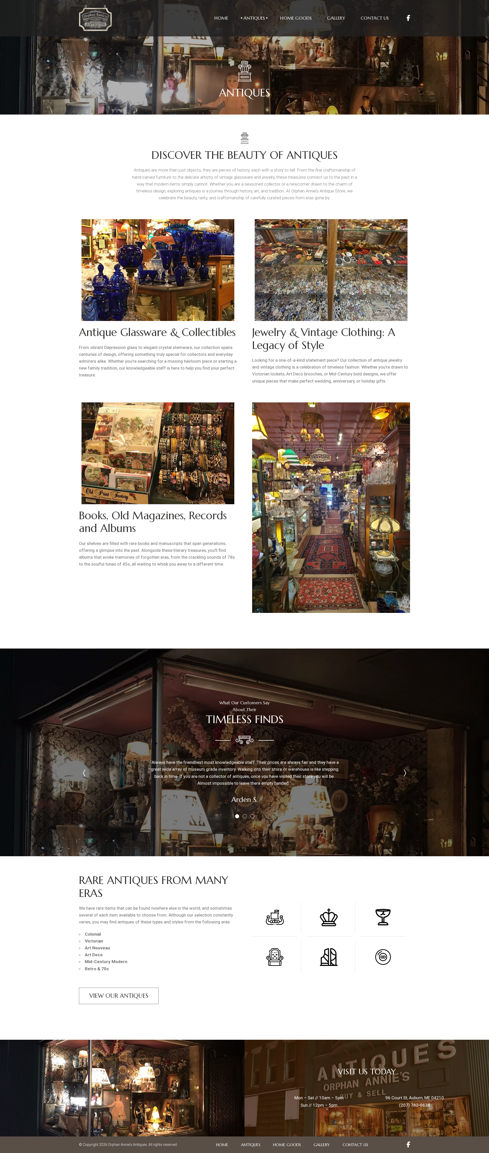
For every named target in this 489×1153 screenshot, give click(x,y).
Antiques (254, 18)
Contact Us (375, 18)
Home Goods (296, 18)
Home (221, 18)
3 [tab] (252, 816)
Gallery (336, 18)
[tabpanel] (244, 778)
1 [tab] (237, 816)
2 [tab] (244, 816)
